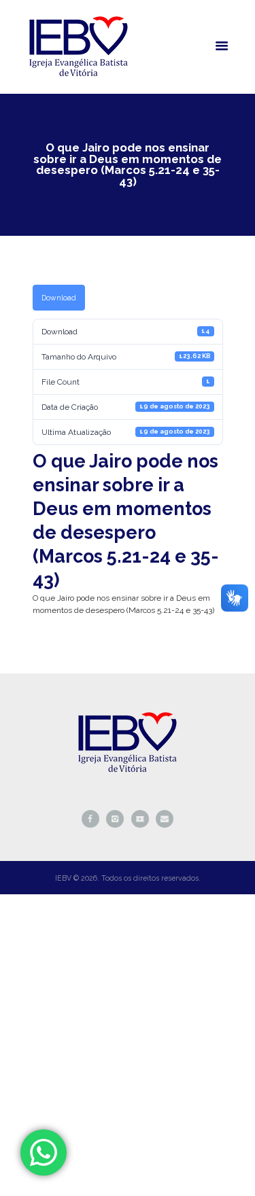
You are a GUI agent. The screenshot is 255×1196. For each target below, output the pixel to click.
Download (58, 298)
